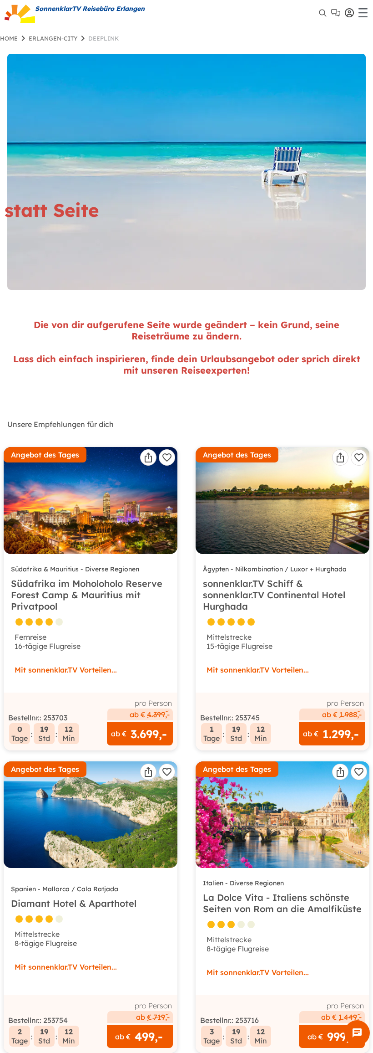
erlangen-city (53, 38)
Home (9, 38)
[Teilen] (148, 457)
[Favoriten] (167, 457)
